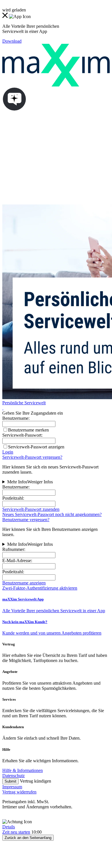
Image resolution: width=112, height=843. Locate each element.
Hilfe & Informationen (22, 770)
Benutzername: (16, 486)
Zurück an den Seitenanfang (28, 838)
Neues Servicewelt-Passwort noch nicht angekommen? (52, 514)
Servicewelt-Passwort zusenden (30, 509)
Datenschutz (13, 775)
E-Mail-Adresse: (17, 560)
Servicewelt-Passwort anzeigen (36, 446)
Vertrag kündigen (35, 781)
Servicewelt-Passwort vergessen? (32, 457)
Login (7, 452)
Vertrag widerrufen (19, 791)
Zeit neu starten (16, 832)
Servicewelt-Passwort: (22, 435)
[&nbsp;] (2, 407)
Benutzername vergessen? (25, 519)
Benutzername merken (28, 430)
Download (12, 41)
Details (8, 826)
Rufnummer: (13, 549)
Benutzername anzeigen (24, 582)
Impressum (12, 786)
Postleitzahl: (13, 498)
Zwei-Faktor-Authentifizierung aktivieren (39, 588)
